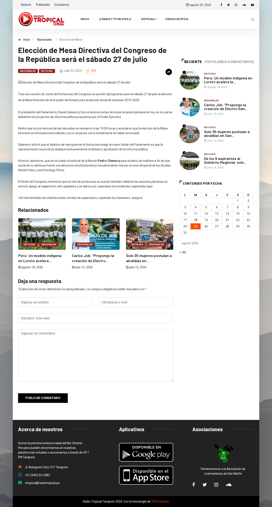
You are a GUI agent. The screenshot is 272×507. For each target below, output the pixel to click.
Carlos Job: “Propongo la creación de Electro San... (225, 106)
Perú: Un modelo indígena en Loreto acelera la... (228, 80)
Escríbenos (62, 4)
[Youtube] (252, 5)
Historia (26, 4)
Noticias (147, 19)
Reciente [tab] (193, 62)
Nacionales (44, 39)
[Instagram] (236, 5)
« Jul (183, 252)
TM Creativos (160, 501)
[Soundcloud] (244, 5)
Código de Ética (176, 19)
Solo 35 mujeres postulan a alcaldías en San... (227, 133)
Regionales (49, 244)
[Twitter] (228, 5)
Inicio (85, 19)
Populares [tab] (216, 62)
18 (195, 220)
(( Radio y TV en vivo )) (115, 19)
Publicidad (43, 4)
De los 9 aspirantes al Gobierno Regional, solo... (225, 160)
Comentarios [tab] (240, 62)
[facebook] (221, 5)
